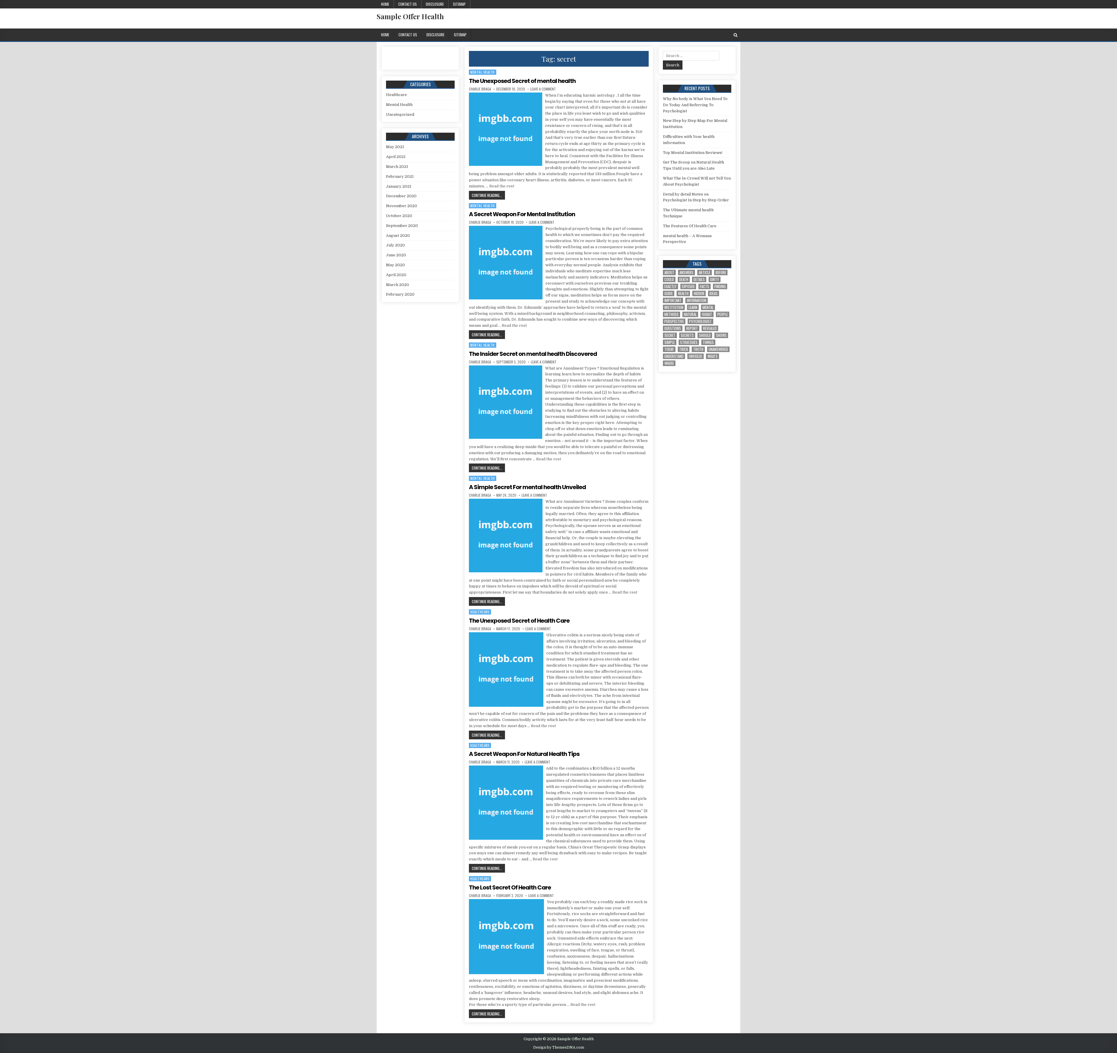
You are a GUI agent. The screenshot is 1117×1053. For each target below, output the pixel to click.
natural (690, 314)
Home (385, 4)
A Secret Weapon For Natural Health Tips (524, 754)
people (722, 314)
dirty (714, 279)
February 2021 (400, 176)
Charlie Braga (480, 89)
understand (674, 356)
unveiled (695, 356)
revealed (710, 328)
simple (669, 342)
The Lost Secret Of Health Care (510, 887)
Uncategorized (400, 114)
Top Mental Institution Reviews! (692, 152)
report (692, 328)
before (721, 272)
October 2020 (399, 216)
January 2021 (398, 186)
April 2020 (396, 275)
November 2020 (401, 206)
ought (707, 314)
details (699, 279)
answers (686, 272)
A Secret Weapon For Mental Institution (522, 214)
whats (712, 356)
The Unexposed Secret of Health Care (519, 621)
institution (673, 307)
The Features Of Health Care (689, 226)
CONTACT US (407, 4)
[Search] (735, 35)
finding (720, 286)
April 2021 (395, 157)
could (669, 279)
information (696, 300)
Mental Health (482, 72)
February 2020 (400, 294)
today (669, 349)
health (683, 293)
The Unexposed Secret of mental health (522, 81)
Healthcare (480, 611)
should (705, 335)
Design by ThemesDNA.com (558, 1047)
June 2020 (396, 255)
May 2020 (395, 265)
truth (698, 349)
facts (704, 286)
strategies (689, 342)
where (669, 363)
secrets (687, 335)
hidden (699, 293)
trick (683, 349)
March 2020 (397, 285)
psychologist (700, 321)
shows (721, 335)
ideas (713, 293)
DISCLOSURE (435, 4)
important (673, 300)
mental (708, 307)
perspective (674, 321)
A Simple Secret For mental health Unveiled (527, 487)
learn (693, 307)
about (669, 272)
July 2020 (395, 245)
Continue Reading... (488, 195)
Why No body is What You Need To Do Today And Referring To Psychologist (695, 105)
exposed (688, 286)
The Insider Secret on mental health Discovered (533, 354)
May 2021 (395, 147)
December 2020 (401, 196)
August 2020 (398, 235)
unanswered (718, 349)
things (708, 342)
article (704, 272)
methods (671, 314)
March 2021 (397, 166)
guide (668, 293)
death (683, 279)
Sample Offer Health (410, 16)
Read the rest (501, 186)
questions (672, 328)
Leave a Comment (543, 89)
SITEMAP (459, 4)
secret (669, 335)
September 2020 (402, 225)
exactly (670, 286)
